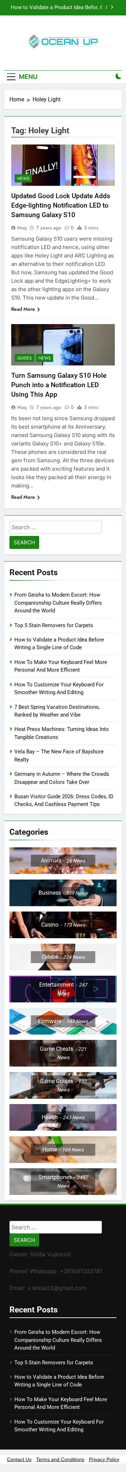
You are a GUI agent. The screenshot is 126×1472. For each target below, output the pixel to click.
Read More (23, 308)
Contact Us (19, 1459)
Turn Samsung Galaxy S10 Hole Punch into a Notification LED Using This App (58, 384)
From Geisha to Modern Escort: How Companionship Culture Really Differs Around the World (58, 603)
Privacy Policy (104, 1459)
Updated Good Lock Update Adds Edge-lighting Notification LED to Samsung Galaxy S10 (60, 205)
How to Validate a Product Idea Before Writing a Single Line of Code (55, 8)
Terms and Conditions (60, 1459)
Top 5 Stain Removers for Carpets (53, 625)
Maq (22, 227)
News (23, 178)
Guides (24, 358)
